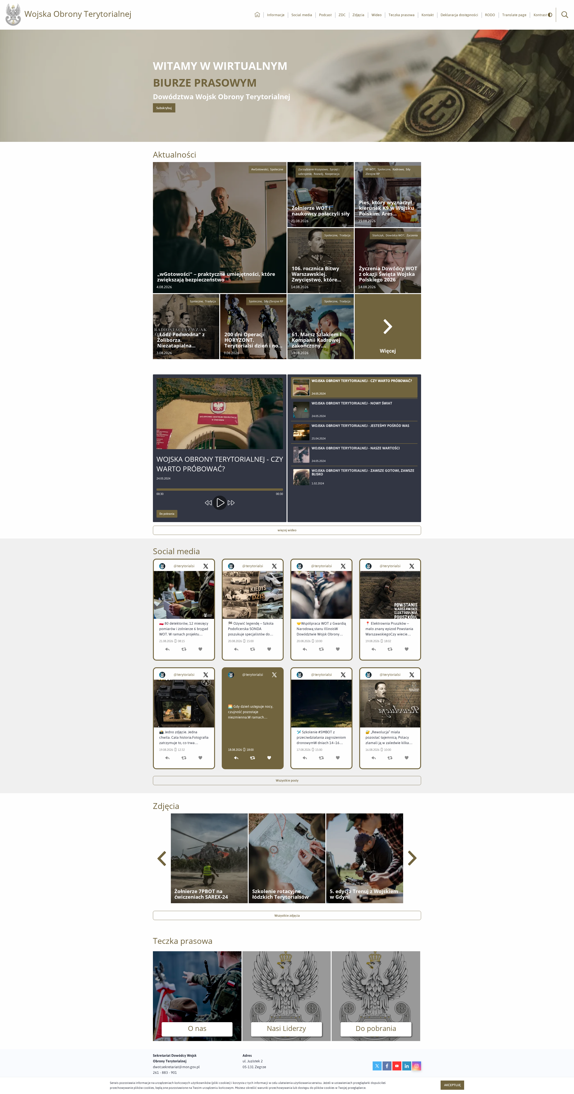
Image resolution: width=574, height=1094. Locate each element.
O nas (197, 1028)
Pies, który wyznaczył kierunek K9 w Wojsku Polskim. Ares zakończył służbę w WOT (386, 208)
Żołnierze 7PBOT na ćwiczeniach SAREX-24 (201, 894)
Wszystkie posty (287, 780)
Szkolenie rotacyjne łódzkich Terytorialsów (280, 894)
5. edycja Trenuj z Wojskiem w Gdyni (364, 894)
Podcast (325, 15)
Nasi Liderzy (286, 1028)
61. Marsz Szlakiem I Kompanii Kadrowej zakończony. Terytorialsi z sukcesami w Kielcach (318, 340)
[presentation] (161, 859)
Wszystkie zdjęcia (287, 915)
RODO (490, 15)
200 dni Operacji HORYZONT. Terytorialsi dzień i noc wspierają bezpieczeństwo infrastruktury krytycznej (252, 340)
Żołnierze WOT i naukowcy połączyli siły (321, 210)
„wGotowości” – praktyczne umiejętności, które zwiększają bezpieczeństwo (216, 276)
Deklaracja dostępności (459, 15)
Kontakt (428, 15)
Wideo (377, 15)
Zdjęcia (358, 15)
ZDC (342, 15)
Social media (301, 15)
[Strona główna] (257, 15)
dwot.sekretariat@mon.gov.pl (176, 1067)
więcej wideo (287, 530)
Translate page (514, 15)
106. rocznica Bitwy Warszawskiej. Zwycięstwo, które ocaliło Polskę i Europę (319, 274)
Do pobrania (166, 513)
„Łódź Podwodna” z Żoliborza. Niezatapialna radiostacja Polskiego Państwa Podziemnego (185, 340)
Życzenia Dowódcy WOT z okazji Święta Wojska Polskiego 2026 (388, 274)
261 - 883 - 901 (165, 1072)
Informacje (276, 15)
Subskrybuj (165, 109)
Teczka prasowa (402, 15)
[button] (564, 14)
